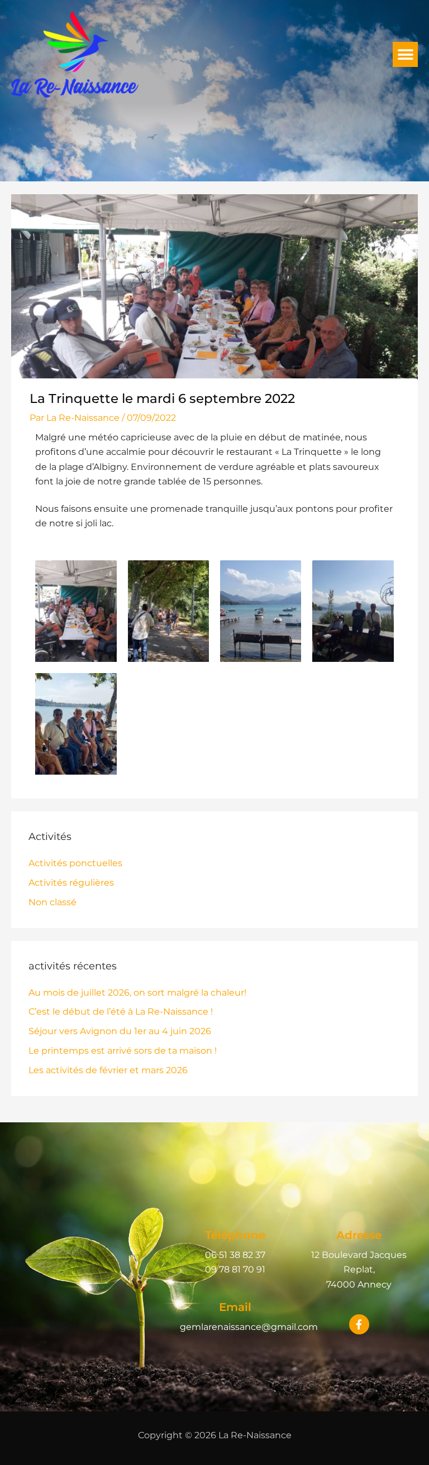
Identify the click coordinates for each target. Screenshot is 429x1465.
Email (235, 1307)
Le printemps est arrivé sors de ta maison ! (122, 1050)
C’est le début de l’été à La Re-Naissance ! (120, 1011)
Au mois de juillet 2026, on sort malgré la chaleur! (137, 992)
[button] (405, 54)
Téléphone (235, 1235)
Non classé (52, 902)
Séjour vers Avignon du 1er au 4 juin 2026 (119, 1031)
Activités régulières (71, 882)
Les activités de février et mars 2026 (108, 1070)
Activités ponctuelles (75, 863)
